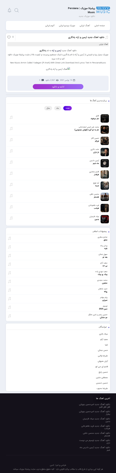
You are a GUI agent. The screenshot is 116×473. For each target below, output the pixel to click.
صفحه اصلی (99, 25)
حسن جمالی (103, 350)
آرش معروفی (103, 361)
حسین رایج (103, 372)
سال (48, 108)
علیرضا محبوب (102, 388)
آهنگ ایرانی (85, 25)
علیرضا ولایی (103, 355)
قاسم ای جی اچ (101, 366)
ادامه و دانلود (58, 86)
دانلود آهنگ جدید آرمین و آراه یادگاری (86, 37)
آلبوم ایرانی (49, 25)
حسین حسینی (102, 383)
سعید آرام (104, 339)
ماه (57, 108)
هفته (67, 108)
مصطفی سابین (102, 377)
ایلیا (106, 344)
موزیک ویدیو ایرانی (67, 25)
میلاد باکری (103, 334)
